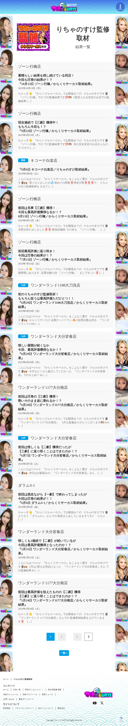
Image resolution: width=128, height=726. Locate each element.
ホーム (6, 679)
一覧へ (64, 653)
